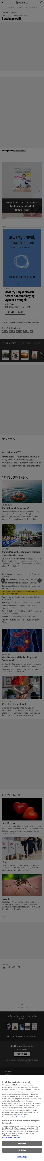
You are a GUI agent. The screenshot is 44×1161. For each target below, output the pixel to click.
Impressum (27, 1117)
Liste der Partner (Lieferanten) (11, 1137)
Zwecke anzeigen (22, 1157)
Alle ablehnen (22, 1150)
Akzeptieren (22, 1143)
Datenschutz (20, 1117)
